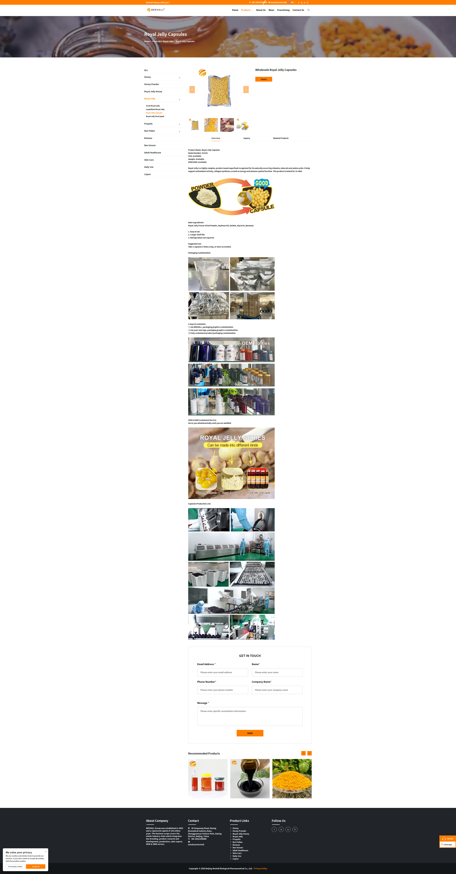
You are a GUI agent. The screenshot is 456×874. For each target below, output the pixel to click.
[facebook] (274, 829)
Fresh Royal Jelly (153, 106)
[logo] (156, 9)
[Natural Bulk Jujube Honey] (208, 778)
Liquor (147, 174)
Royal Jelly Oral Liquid (155, 116)
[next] (246, 89)
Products (246, 9)
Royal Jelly (168, 41)
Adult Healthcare (152, 152)
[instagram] (295, 829)
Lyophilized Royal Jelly (155, 109)
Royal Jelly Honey (153, 91)
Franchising (283, 9)
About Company (157, 820)
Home (235, 9)
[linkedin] (288, 829)
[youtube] (281, 829)
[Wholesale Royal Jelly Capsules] (219, 89)
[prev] (192, 89)
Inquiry (264, 79)
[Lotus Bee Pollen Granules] (292, 778)
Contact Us (298, 9)
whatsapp (448, 844)
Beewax (148, 138)
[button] (303, 753)
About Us (261, 9)
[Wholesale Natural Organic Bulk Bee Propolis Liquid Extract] (250, 778)
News (271, 9)
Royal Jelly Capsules (185, 41)
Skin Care (149, 159)
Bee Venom (150, 145)
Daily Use (148, 166)
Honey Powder (151, 84)
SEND (250, 733)
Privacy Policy (260, 868)
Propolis (148, 123)
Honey (147, 76)
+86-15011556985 (259, 2)
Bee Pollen (149, 130)
